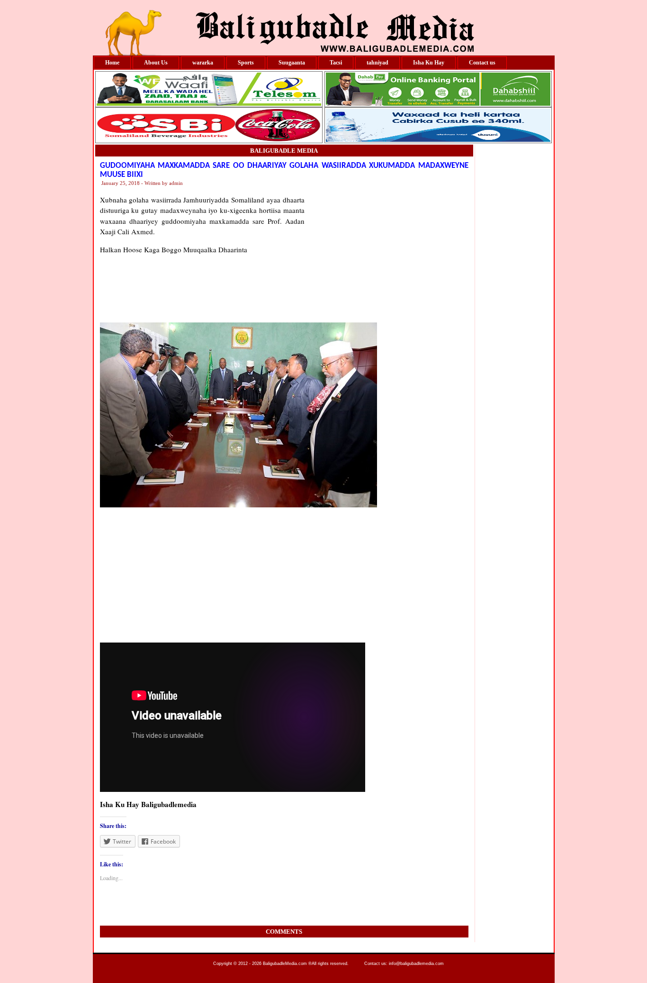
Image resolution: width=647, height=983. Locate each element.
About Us (156, 62)
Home (112, 62)
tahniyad (377, 62)
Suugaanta (292, 62)
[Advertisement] (386, 253)
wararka (202, 62)
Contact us (482, 62)
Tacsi (336, 62)
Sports (246, 62)
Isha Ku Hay (428, 62)
